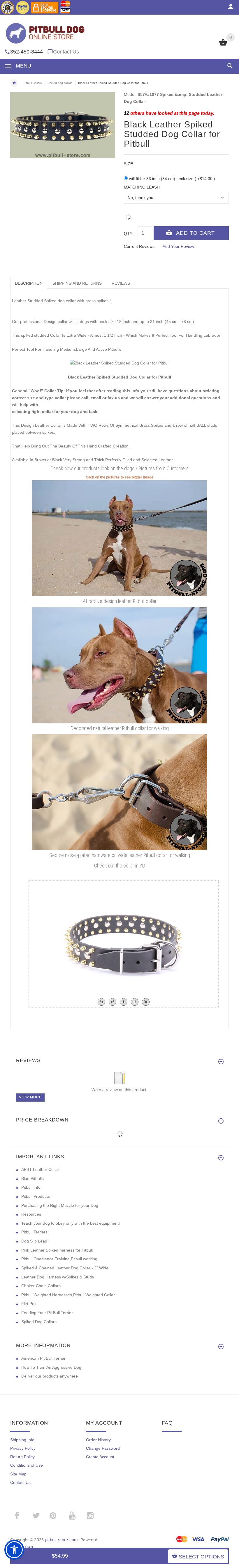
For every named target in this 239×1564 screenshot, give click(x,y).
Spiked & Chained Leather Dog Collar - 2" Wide (64, 1268)
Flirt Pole (29, 1303)
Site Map (18, 1474)
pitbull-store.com (61, 1539)
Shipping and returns (77, 283)
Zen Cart (24, 1547)
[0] (223, 45)
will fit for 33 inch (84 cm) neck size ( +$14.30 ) (172, 178)
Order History (98, 1439)
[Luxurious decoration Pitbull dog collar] (119, 538)
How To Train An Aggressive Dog (51, 1367)
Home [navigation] (14, 83)
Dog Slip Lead (34, 1241)
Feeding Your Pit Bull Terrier (47, 1312)
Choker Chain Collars (41, 1285)
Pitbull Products (35, 1196)
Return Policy (22, 1456)
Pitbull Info (31, 1187)
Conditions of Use (26, 1465)
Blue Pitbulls (32, 1178)
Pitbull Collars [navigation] (33, 82)
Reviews (121, 283)
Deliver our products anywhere (49, 1376)
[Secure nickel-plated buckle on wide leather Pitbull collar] (119, 791)
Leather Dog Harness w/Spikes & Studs (57, 1277)
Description (29, 283)
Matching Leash (142, 187)
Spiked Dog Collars (39, 1321)
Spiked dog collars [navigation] (60, 82)
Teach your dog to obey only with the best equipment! (70, 1223)
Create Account (100, 1456)
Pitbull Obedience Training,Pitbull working (59, 1259)
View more (30, 1097)
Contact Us (66, 52)
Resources (31, 1214)
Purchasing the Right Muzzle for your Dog (59, 1205)
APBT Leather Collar (40, 1169)
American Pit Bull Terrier (43, 1358)
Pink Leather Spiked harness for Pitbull (57, 1250)
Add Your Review (178, 246)
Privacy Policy (23, 1448)
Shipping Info (22, 1439)
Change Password (103, 1448)
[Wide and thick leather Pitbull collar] (119, 665)
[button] (229, 66)
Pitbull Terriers (34, 1232)
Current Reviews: (140, 246)
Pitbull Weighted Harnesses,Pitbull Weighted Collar (68, 1294)
